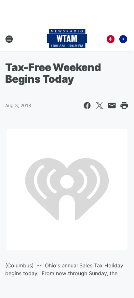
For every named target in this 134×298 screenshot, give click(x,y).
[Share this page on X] (99, 105)
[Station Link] (67, 39)
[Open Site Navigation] (9, 39)
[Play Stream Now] (123, 39)
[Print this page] (124, 105)
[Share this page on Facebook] (87, 105)
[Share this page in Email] (111, 105)
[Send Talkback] (110, 39)
